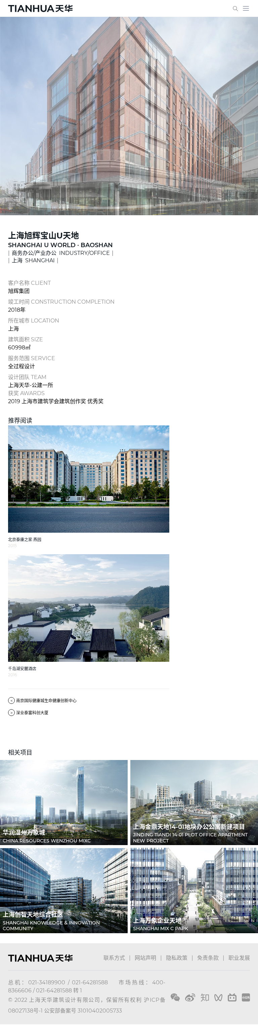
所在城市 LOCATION (33, 320)
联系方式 (114, 958)
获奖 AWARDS (26, 393)
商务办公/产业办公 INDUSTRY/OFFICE (61, 253)
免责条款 (208, 958)
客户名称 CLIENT (29, 283)
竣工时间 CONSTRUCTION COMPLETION (61, 302)
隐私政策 (176, 958)
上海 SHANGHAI (33, 260)
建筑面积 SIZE (25, 339)
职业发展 (239, 958)
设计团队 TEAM (27, 377)
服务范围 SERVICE (31, 358)
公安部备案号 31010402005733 (83, 1011)
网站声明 (145, 958)
